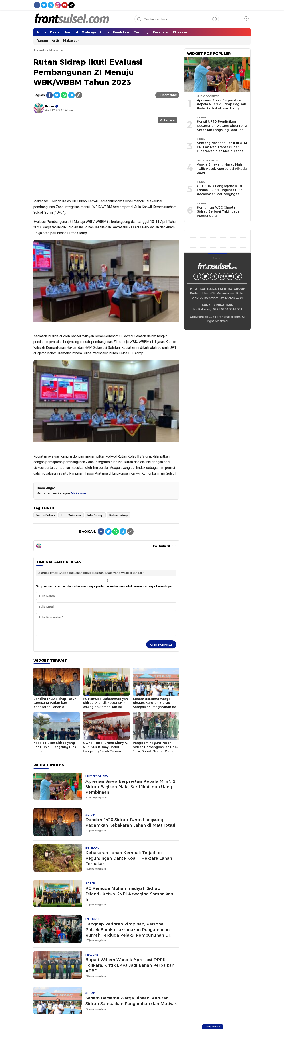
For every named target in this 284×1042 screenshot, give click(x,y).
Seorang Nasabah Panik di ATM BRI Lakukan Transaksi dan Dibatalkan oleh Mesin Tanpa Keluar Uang (222, 149)
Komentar (169, 95)
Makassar (56, 50)
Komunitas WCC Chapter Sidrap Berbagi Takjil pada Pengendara (218, 211)
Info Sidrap (95, 515)
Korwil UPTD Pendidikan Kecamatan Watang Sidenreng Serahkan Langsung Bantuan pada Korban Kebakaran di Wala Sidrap (222, 130)
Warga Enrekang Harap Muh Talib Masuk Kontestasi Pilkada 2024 (222, 168)
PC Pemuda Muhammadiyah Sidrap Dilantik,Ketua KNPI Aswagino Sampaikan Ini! (105, 703)
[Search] (215, 19)
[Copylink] (78, 95)
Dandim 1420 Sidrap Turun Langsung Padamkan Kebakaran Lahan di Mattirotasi (54, 705)
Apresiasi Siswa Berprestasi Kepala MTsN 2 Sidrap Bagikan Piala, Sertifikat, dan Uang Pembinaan (130, 787)
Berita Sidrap (45, 515)
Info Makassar (71, 515)
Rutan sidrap (118, 515)
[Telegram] (71, 95)
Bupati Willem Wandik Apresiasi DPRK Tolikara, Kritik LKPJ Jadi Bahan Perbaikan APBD (129, 965)
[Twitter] (56, 95)
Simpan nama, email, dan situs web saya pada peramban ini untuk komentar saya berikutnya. (104, 586)
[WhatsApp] (64, 95)
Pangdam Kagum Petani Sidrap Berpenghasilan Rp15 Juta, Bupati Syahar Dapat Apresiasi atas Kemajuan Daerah (155, 751)
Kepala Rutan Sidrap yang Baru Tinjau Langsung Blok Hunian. (54, 747)
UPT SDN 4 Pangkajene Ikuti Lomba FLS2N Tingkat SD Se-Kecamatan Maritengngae (220, 190)
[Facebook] (49, 95)
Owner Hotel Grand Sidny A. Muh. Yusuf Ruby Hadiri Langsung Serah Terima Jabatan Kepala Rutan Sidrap (105, 751)
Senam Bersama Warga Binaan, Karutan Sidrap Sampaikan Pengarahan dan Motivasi (155, 705)
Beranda (39, 50)
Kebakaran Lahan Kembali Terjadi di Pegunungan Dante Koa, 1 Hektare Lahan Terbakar (128, 858)
